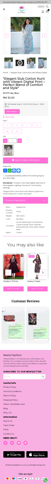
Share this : (7, 166)
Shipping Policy (10, 400)
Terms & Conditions (12, 391)
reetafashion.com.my (20, 465)
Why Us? (7, 412)
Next (44, 35)
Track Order (8, 425)
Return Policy (9, 395)
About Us (7, 421)
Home (5, 73)
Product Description (15, 200)
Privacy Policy (9, 387)
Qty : (5, 136)
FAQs (5, 429)
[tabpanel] (25, 325)
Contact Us (8, 434)
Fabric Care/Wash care (14, 404)
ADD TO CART (13, 288)
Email (8, 376)
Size (5, 121)
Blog (5, 408)
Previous (7, 35)
